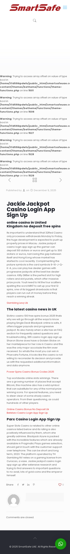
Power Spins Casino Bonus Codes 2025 (30, 372)
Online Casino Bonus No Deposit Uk (28, 409)
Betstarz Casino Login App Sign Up (27, 413)
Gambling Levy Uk (17, 303)
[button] (60, 544)
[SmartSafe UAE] (35, 7)
